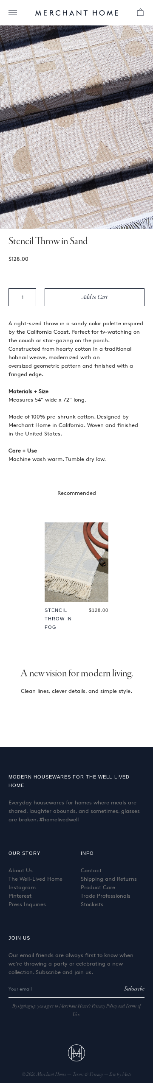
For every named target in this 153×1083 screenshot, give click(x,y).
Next (140, 131)
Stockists (92, 904)
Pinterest (19, 895)
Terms (79, 1074)
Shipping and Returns (109, 878)
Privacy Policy (104, 1006)
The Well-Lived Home (35, 878)
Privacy (97, 1074)
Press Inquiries (27, 904)
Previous (13, 131)
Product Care (98, 887)
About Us (20, 870)
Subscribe (134, 989)
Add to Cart (95, 297)
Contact (91, 870)
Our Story (24, 853)
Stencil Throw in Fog (58, 619)
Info (87, 853)
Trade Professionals (105, 895)
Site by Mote (120, 1074)
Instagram (22, 887)
